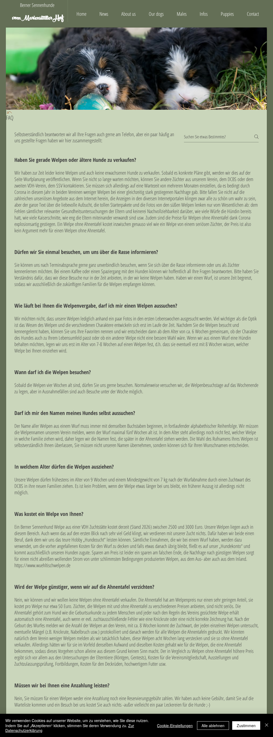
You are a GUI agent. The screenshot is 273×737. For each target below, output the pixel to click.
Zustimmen (246, 725)
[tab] (136, 436)
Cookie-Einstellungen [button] (175, 725)
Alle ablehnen (213, 725)
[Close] (266, 725)
